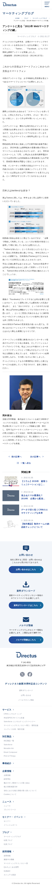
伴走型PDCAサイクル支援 (14, 718)
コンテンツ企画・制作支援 (14, 729)
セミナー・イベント (12, 817)
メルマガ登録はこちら (26, 640)
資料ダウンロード (26, 690)
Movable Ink (9, 748)
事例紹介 (7, 763)
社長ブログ (8, 840)
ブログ (26, 18)
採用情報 (7, 851)
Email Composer (10, 752)
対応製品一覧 (9, 741)
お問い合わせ (26, 695)
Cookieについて (10, 794)
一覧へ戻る (26, 463)
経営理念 (7, 779)
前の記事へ (17, 457)
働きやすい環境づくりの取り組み (17, 783)
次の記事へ (35, 457)
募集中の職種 (9, 859)
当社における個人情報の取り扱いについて (20, 791)
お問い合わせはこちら (26, 569)
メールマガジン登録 (26, 700)
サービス (7, 709)
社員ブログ (8, 844)
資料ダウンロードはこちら (26, 605)
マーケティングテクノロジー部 (16, 863)
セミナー (7, 821)
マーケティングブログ (40, 18)
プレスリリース (10, 810)
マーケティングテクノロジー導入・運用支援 (21, 725)
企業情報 (7, 771)
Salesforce (8, 745)
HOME (17, 18)
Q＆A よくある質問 (11, 867)
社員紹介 (7, 871)
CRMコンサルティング (13, 714)
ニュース (7, 801)
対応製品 (7, 736)
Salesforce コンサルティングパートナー (19, 722)
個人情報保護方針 (11, 787)
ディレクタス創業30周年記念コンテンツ (26, 684)
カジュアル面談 (10, 875)
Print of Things (10, 756)
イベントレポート (11, 825)
